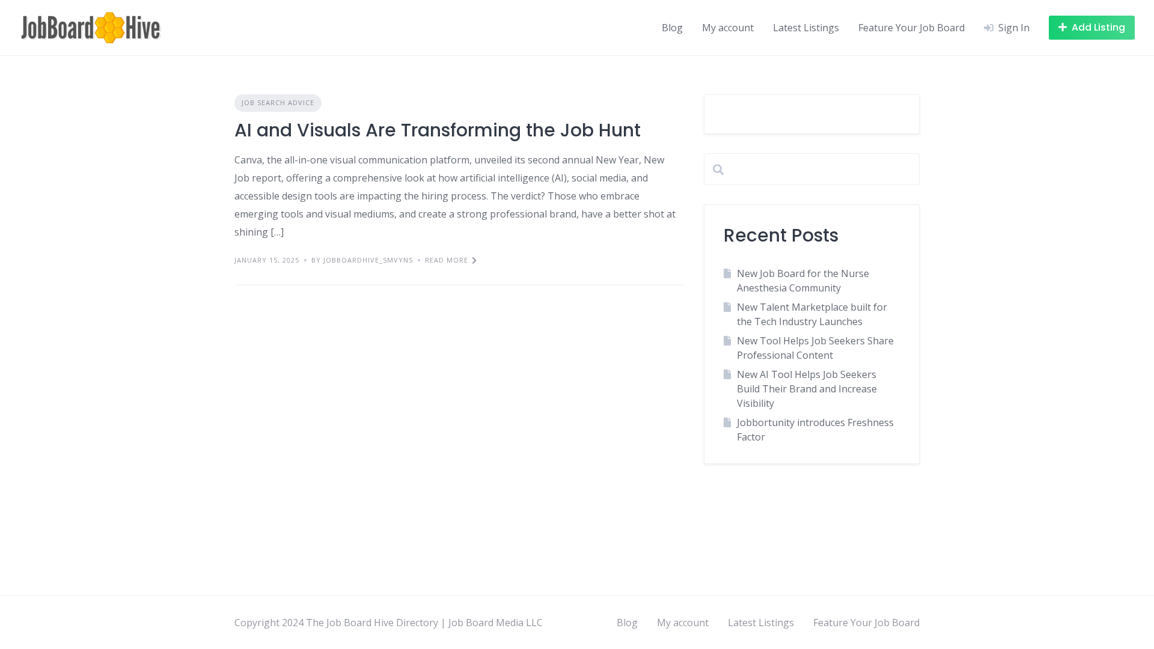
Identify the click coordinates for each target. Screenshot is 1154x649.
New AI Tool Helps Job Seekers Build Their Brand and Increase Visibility (807, 389)
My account (728, 27)
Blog (672, 27)
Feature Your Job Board (911, 27)
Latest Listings (806, 27)
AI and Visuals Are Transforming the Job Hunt (437, 130)
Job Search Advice (278, 102)
